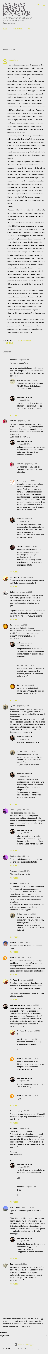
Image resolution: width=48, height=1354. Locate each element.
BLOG (5, 29)
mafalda (13, 421)
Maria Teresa (15, 1207)
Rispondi (14, 415)
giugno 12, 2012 (24, 521)
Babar (19, 481)
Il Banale (20, 380)
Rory (11, 625)
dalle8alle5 (14, 592)
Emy (11, 1264)
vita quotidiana (23, 340)
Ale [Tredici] (14, 577)
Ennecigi (20, 546)
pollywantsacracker (24, 397)
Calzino (13, 810)
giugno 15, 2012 (21, 1264)
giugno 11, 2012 (24, 360)
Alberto (13, 942)
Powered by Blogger (25, 1344)
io (14, 340)
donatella (13, 957)
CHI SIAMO (17, 29)
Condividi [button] (10, 343)
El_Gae (12, 706)
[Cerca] (38, 4)
